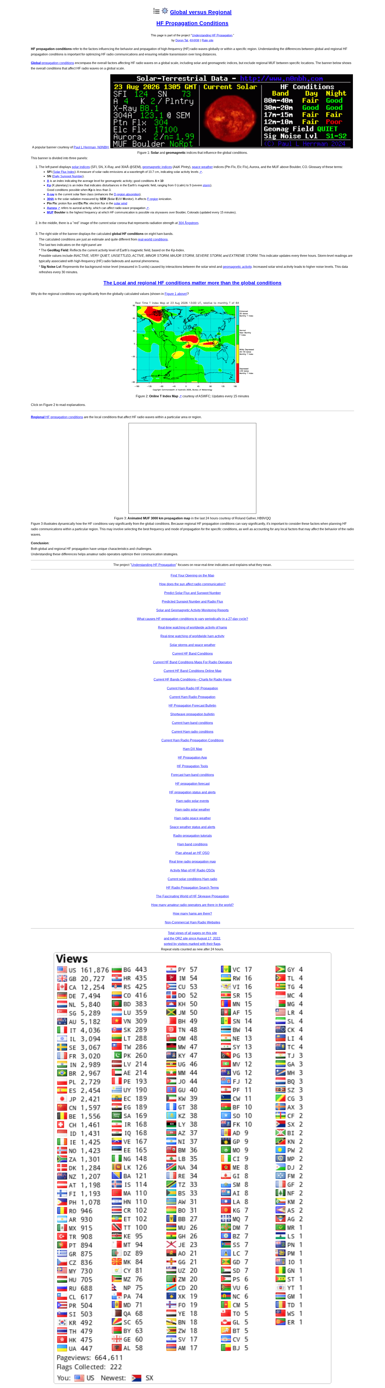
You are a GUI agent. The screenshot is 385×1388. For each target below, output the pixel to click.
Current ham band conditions (192, 723)
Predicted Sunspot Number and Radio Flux (192, 601)
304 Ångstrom (188, 223)
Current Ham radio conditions (192, 731)
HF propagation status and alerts (192, 792)
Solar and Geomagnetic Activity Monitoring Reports (192, 610)
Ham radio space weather (192, 818)
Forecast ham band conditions (192, 775)
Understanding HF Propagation (212, 35)
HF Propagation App (192, 757)
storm (206, 185)
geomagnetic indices (157, 167)
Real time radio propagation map (192, 861)
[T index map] (192, 390)
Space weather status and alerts (192, 827)
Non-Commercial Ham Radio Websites (192, 922)
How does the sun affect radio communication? (192, 584)
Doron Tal (181, 40)
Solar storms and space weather (192, 645)
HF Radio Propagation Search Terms (192, 887)
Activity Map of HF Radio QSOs (192, 870)
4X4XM (194, 40)
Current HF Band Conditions (192, 653)
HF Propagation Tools (192, 766)
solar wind (120, 203)
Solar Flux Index (64, 171)
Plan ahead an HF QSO (192, 853)
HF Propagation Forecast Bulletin (192, 705)
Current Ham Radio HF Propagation (192, 688)
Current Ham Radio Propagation (192, 697)
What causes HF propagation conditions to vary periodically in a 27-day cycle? (192, 619)
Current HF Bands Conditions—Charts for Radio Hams (192, 679)
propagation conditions (52, 63)
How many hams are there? (192, 913)
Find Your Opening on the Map (192, 575)
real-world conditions (153, 239)
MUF (50, 212)
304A (50, 199)
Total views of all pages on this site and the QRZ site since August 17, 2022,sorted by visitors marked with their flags (192, 938)
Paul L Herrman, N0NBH (91, 147)
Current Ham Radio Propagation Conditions (192, 740)
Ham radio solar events (192, 801)
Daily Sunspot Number (68, 176)
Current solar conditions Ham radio (192, 879)
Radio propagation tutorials (192, 835)
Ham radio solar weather (192, 809)
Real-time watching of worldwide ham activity (192, 636)
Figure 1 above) (176, 294)
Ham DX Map (192, 749)
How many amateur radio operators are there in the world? (192, 905)
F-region (152, 199)
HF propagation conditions (57, 417)
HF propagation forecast (192, 783)
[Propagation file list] (156, 11)
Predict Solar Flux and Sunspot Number (192, 593)
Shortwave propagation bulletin (192, 714)
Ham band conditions (192, 844)
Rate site (207, 40)
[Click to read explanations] (231, 147)
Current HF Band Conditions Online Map (192, 671)
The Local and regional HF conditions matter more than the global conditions (192, 282)
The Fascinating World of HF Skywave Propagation (192, 896)
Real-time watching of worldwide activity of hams (192, 627)
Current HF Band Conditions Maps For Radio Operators (192, 662)
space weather (202, 167)
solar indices (81, 167)
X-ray (50, 194)
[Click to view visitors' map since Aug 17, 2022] (193, 1383)
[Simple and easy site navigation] (164, 11)
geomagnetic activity (237, 266)
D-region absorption (127, 194)
